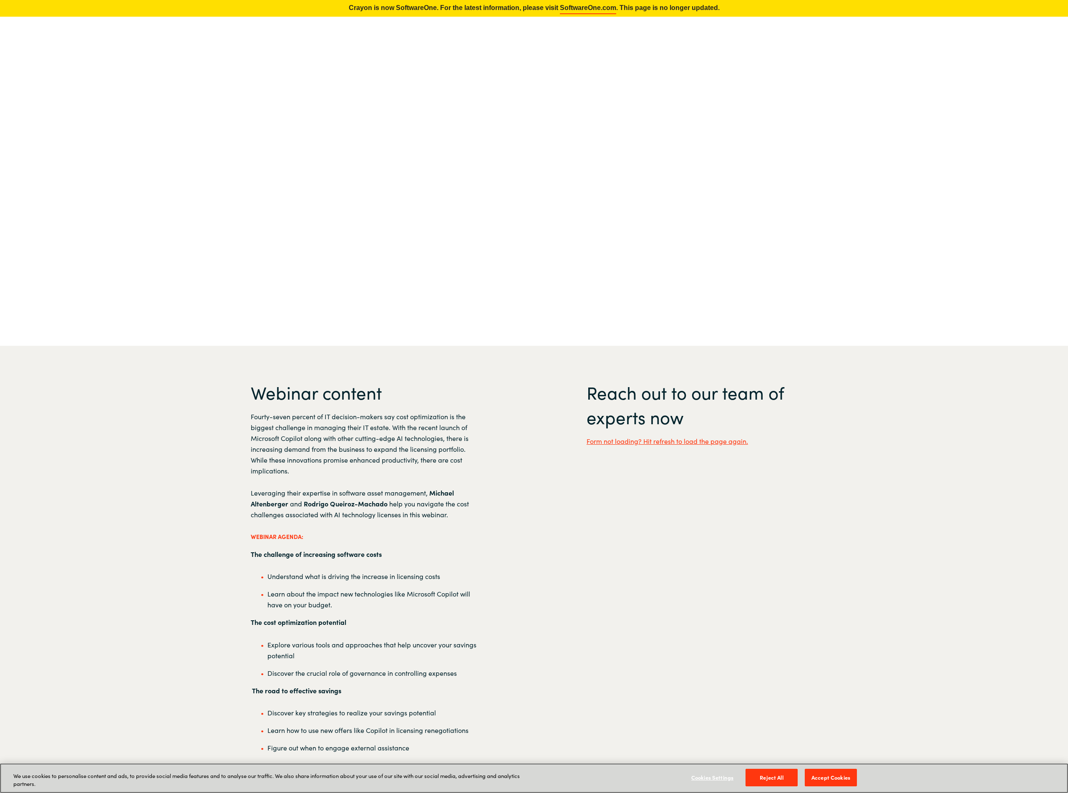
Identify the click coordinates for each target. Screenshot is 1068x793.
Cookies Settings (712, 777)
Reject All (771, 777)
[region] (534, 778)
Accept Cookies (830, 777)
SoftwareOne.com (588, 7)
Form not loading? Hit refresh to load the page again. (667, 441)
